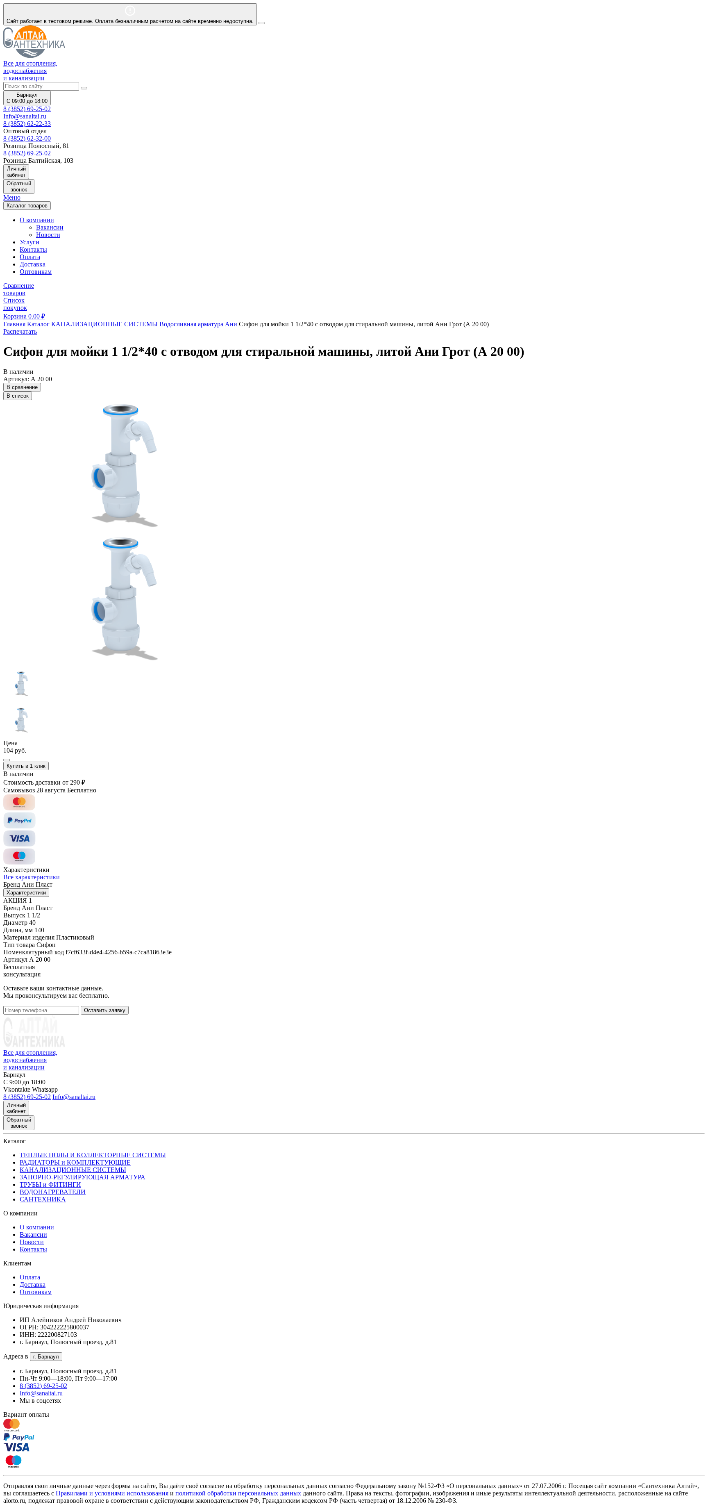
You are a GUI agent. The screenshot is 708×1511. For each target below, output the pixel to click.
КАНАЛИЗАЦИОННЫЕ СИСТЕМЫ (73, 1169)
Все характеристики (31, 877)
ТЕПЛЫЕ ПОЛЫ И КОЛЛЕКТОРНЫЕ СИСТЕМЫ (93, 1154)
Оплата (30, 256)
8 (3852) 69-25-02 (27, 108)
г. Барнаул (46, 1357)
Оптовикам (36, 271)
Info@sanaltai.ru (41, 1393)
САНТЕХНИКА (43, 1199)
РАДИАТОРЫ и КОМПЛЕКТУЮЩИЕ (75, 1162)
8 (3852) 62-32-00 (27, 138)
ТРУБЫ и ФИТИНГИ (50, 1184)
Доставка (32, 264)
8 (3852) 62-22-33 (27, 123)
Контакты (33, 249)
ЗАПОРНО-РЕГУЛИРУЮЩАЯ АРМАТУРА (82, 1177)
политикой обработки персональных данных (238, 1493)
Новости (48, 234)
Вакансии (50, 227)
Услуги (29, 242)
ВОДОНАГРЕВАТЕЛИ (53, 1191)
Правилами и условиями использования (112, 1493)
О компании (37, 1227)
